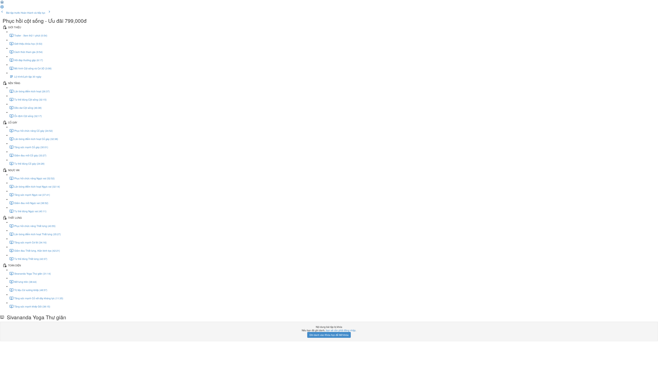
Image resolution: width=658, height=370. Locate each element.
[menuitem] (2, 8)
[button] (2, 3)
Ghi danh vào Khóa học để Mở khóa (329, 335)
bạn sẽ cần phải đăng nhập (341, 330)
